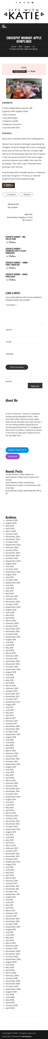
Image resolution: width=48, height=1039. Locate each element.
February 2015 (12, 783)
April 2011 (10, 908)
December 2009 (13, 951)
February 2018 (12, 688)
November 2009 (13, 954)
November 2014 (13, 791)
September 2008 (13, 989)
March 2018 (11, 685)
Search (9, 381)
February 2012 (12, 880)
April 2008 (10, 1002)
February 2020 (12, 623)
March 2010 (11, 943)
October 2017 (12, 699)
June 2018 (10, 677)
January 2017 (11, 723)
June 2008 (10, 997)
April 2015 (10, 778)
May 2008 (10, 1000)
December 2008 (13, 981)
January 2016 (11, 756)
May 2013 (10, 840)
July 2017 (9, 707)
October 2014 (12, 794)
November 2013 (12, 824)
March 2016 (11, 750)
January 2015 (11, 786)
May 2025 (10, 526)
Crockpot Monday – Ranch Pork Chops (17, 275)
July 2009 (10, 964)
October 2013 (12, 826)
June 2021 (10, 588)
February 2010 (12, 946)
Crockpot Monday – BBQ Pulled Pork (15, 238)
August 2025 (11, 523)
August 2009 (11, 962)
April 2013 (10, 843)
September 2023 (13, 561)
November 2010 (12, 921)
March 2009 (11, 973)
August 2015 (11, 767)
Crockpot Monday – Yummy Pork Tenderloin (17, 263)
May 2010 (10, 937)
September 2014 (13, 796)
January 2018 (11, 691)
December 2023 (13, 553)
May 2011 (9, 905)
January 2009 (12, 978)
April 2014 (10, 810)
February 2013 (12, 848)
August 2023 (11, 563)
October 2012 (12, 859)
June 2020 (10, 612)
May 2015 (10, 775)
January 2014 (11, 818)
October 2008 (12, 986)
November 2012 (12, 856)
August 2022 (11, 574)
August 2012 (11, 864)
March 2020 (11, 620)
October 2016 (12, 731)
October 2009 (12, 956)
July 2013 (9, 834)
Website (9, 354)
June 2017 (10, 710)
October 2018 (12, 666)
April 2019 (10, 650)
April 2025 (10, 528)
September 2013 (13, 829)
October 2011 (11, 891)
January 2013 (11, 851)
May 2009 (10, 967)
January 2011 (11, 916)
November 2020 (13, 601)
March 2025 (11, 531)
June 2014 (10, 805)
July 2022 (10, 577)
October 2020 (12, 604)
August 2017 (11, 704)
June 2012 (10, 870)
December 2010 (13, 918)
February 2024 (12, 547)
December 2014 (13, 788)
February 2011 (12, 913)
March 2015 (11, 780)
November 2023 (13, 555)
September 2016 (13, 734)
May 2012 (10, 872)
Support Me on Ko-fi (17, 450)
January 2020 (12, 626)
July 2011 (9, 899)
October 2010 (12, 924)
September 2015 (13, 764)
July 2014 (10, 802)
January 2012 (11, 883)
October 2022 (12, 569)
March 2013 (11, 845)
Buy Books (12, 456)
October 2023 (12, 558)
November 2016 (12, 729)
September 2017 (13, 702)
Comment (11, 305)
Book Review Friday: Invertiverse (20, 482)
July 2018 (9, 675)
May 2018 (10, 680)
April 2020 (10, 618)
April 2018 (10, 683)
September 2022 (13, 572)
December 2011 (12, 886)
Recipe (24, 67)
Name (9, 329)
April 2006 (10, 1008)
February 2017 (12, 721)
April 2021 (10, 593)
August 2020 (11, 610)
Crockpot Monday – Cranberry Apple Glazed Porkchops (16, 250)
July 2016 (9, 740)
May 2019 (10, 647)
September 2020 (13, 607)
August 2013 (11, 832)
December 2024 (13, 536)
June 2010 (10, 935)
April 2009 (10, 970)
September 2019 (13, 637)
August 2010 (11, 929)
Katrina (12, 242)
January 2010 (11, 948)
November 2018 (12, 664)
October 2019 (12, 634)
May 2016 (10, 745)
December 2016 (13, 726)
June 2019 (10, 645)
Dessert (27, 194)
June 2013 (10, 837)
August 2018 (11, 672)
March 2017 (11, 718)
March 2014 (11, 813)
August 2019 (11, 639)
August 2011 (11, 897)
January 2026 (12, 520)
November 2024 (13, 539)
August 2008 (11, 992)
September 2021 (13, 582)
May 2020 (10, 615)
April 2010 (10, 940)
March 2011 (10, 910)
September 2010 (13, 927)
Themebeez (26, 1036)
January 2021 (11, 599)
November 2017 (12, 696)
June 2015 (10, 772)
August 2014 (11, 799)
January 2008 (12, 1005)
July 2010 (9, 932)
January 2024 (12, 550)
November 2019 (12, 631)
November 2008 (13, 983)
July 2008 (10, 994)
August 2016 (11, 737)
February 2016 (12, 753)
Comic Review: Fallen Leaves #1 (19, 474)
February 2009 (12, 975)
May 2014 (10, 807)
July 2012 (9, 867)
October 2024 (12, 542)
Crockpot (11, 194)
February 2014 (12, 815)
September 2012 (13, 862)
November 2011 (12, 889)
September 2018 (13, 669)
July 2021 (9, 585)
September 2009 (13, 959)
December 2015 (13, 759)
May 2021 (10, 591)
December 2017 (13, 694)
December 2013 (13, 821)
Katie (32, 71)
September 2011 (13, 894)
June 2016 (10, 742)
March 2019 (11, 653)
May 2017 (10, 712)
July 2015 (9, 769)
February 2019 (12, 656)
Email (9, 342)
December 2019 (13, 628)
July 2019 (9, 642)
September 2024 (13, 544)
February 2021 (12, 596)
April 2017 (10, 715)
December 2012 (13, 853)
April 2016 (10, 748)
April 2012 (10, 875)
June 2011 (10, 902)
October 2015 (12, 761)
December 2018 (13, 661)
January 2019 (11, 658)
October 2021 (12, 580)
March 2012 (11, 878)
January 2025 (12, 534)
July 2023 (10, 566)
